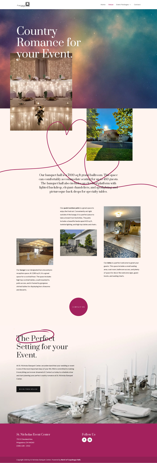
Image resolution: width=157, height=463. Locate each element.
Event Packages (122, 5)
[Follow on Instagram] (89, 440)
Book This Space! (28, 389)
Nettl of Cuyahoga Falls (71, 460)
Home (103, 5)
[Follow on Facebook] (84, 440)
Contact (137, 5)
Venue (110, 5)
